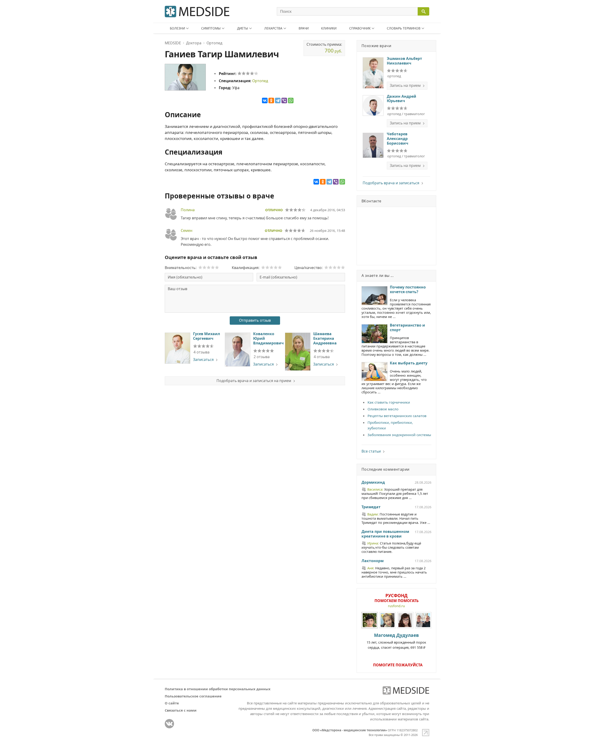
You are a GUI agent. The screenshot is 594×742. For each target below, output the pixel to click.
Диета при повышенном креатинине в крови (385, 534)
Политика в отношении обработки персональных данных (218, 689)
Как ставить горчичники (389, 402)
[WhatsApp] (291, 100)
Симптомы (211, 28)
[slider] (247, 73)
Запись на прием (405, 85)
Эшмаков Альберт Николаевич (404, 61)
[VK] (169, 723)
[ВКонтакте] (265, 100)
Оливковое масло (383, 409)
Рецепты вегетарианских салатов (397, 415)
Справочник (360, 28)
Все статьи (371, 451)
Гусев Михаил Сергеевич (206, 336)
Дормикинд (373, 482)
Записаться (203, 359)
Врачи (304, 28)
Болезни (177, 28)
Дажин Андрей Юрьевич (401, 99)
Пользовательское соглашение (193, 696)
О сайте (172, 703)
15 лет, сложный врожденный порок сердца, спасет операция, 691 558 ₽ (396, 641)
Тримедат (371, 507)
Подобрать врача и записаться (391, 182)
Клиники (328, 28)
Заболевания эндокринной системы (399, 434)
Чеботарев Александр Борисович (397, 138)
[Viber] (284, 100)
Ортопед (260, 80)
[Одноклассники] (271, 100)
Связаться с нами (181, 710)
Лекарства (273, 28)
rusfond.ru (396, 606)
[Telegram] (278, 100)
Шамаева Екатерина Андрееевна (325, 338)
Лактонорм (373, 561)
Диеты (242, 28)
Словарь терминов (403, 28)
